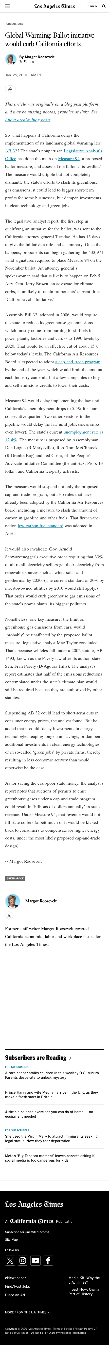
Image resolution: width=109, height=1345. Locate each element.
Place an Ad (15, 1295)
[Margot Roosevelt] (11, 59)
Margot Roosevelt (40, 57)
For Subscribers (17, 1067)
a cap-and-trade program (77, 361)
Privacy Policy (83, 1329)
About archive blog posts (27, 119)
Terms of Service (62, 1329)
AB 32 (11, 151)
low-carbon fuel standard (40, 525)
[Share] (10, 88)
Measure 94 (69, 158)
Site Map (11, 1239)
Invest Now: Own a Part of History (83, 1292)
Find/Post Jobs (17, 1286)
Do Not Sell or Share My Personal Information (58, 1333)
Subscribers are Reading (35, 1057)
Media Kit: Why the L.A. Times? (84, 1280)
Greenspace (14, 24)
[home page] (54, 6)
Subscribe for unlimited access (27, 1232)
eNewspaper (15, 1278)
